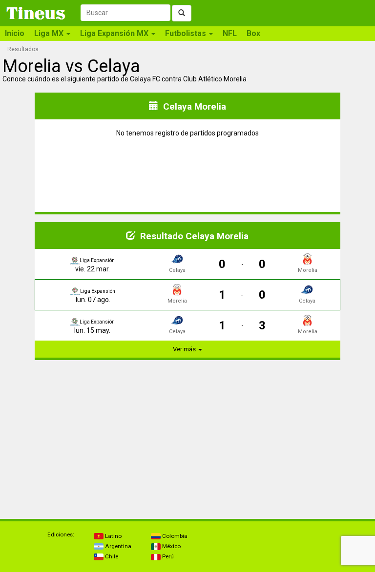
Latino (113, 536)
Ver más (185, 349)
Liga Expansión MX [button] (115, 33)
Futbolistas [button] (186, 33)
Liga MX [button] (49, 33)
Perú (167, 556)
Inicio (14, 33)
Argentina (117, 546)
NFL (230, 33)
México (171, 546)
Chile (111, 556)
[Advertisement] (95, 429)
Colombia (174, 536)
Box (253, 33)
